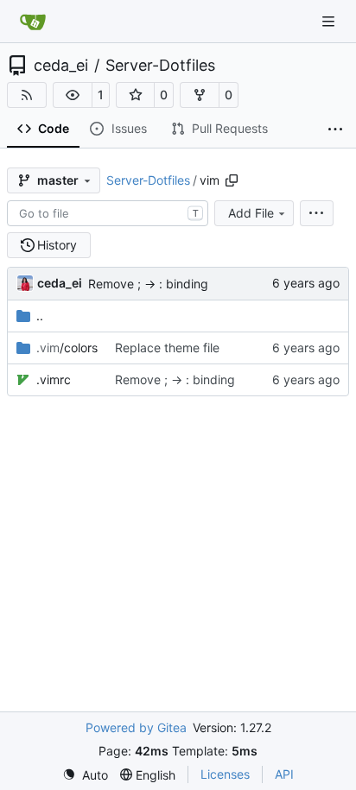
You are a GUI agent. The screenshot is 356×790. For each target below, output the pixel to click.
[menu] (317, 213)
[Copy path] (232, 180)
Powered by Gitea (136, 727)
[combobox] (107, 213)
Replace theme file (167, 347)
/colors (67, 347)
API (284, 774)
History (57, 244)
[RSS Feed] (27, 95)
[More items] (335, 129)
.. (39, 315)
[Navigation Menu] (330, 21)
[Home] (33, 21)
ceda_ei (61, 65)
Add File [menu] (251, 212)
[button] (72, 95)
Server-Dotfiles (160, 65)
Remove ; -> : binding (148, 283)
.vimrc (53, 379)
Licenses (225, 774)
